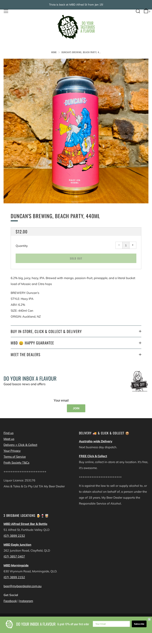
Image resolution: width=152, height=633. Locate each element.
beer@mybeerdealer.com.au (23, 586)
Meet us (9, 439)
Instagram (26, 601)
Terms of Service (15, 456)
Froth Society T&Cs (16, 462)
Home (54, 52)
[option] (76, 131)
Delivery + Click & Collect (20, 445)
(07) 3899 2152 (14, 577)
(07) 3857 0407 (14, 556)
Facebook (10, 601)
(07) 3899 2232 (14, 536)
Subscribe (139, 624)
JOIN (76, 408)
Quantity (22, 246)
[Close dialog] (149, 619)
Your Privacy (12, 451)
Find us (8, 433)
